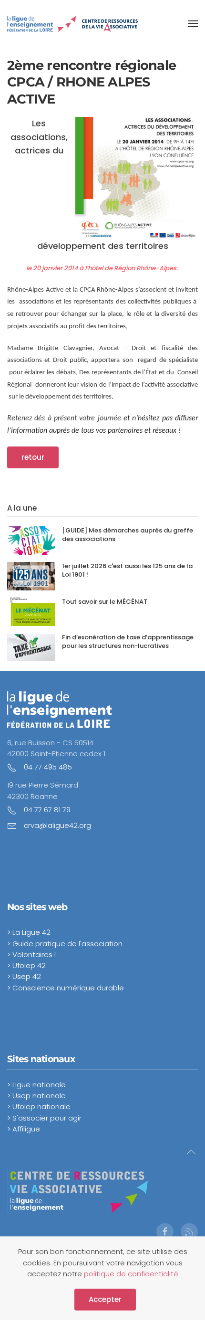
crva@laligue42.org (57, 825)
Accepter (105, 1299)
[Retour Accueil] (72, 24)
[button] (193, 24)
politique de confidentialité (131, 1274)
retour (32, 457)
